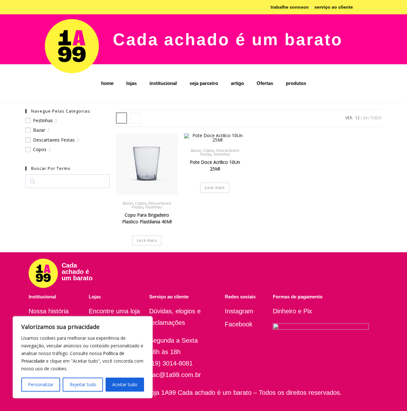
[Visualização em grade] (121, 118)
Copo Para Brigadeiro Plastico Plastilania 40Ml (147, 218)
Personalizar (40, 384)
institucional (163, 83)
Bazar (39, 130)
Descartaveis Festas (54, 140)
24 (365, 118)
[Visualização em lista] (135, 118)
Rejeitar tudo (83, 384)
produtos (296, 83)
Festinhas (43, 120)
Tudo (376, 118)
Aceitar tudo (124, 384)
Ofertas (265, 83)
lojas (131, 83)
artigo (237, 83)
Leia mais (147, 240)
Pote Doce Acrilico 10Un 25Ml (215, 165)
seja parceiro (204, 83)
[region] (83, 357)
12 (357, 118)
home (107, 83)
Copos (39, 149)
